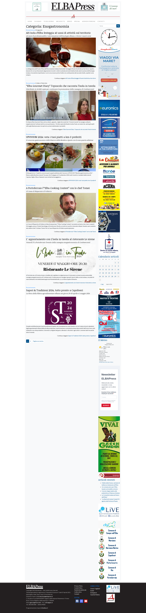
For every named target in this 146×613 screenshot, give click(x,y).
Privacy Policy (78, 586)
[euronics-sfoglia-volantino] (109, 108)
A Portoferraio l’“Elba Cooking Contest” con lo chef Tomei (58, 188)
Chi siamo (37, 21)
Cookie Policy (78, 588)
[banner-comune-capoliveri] (109, 554)
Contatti (101, 21)
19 (106, 273)
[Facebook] (77, 601)
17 (100, 273)
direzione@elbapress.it (46, 596)
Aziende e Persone (88, 21)
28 (112, 276)
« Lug (101, 284)
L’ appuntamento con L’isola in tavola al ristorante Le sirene (60, 239)
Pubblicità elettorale (80, 590)
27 (109, 276)
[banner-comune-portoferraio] (109, 576)
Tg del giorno (49, 21)
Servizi (69, 21)
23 (118, 273)
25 (103, 276)
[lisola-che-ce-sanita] (109, 244)
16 (118, 269)
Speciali (77, 21)
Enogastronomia (30, 30)
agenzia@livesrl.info (35, 602)
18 (103, 273)
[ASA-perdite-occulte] (108, 147)
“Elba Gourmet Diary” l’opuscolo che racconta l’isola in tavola (60, 85)
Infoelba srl (44, 608)
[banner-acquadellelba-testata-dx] (109, 7)
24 (100, 276)
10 (100, 269)
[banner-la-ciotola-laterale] (109, 183)
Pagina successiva (38, 341)
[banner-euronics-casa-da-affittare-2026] (109, 322)
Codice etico (78, 592)
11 (103, 269)
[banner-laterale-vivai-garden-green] (109, 444)
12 (106, 269)
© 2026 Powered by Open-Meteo (106, 362)
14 (112, 269)
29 (115, 276)
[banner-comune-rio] (109, 569)
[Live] (113, 588)
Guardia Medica (95, 594)
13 (109, 269)
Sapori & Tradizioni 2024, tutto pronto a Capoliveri (54, 290)
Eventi (92, 590)
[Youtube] (85, 601)
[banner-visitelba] (109, 524)
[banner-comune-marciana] (109, 539)
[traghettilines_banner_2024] (109, 72)
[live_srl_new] (109, 512)
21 (112, 273)
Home (30, 21)
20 (109, 273)
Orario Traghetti (95, 588)
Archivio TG (60, 21)
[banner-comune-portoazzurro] (109, 561)
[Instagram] (81, 601)
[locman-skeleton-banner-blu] (109, 221)
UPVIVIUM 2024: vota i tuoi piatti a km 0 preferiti (53, 137)
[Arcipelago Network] (110, 598)
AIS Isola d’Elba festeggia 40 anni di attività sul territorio (58, 32)
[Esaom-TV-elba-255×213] (109, 296)
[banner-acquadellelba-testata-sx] (37, 7)
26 (106, 276)
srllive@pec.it (49, 602)
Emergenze (93, 592)
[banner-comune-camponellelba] (109, 532)
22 (115, 273)
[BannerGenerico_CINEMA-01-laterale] (109, 128)
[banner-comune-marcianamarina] (109, 547)
